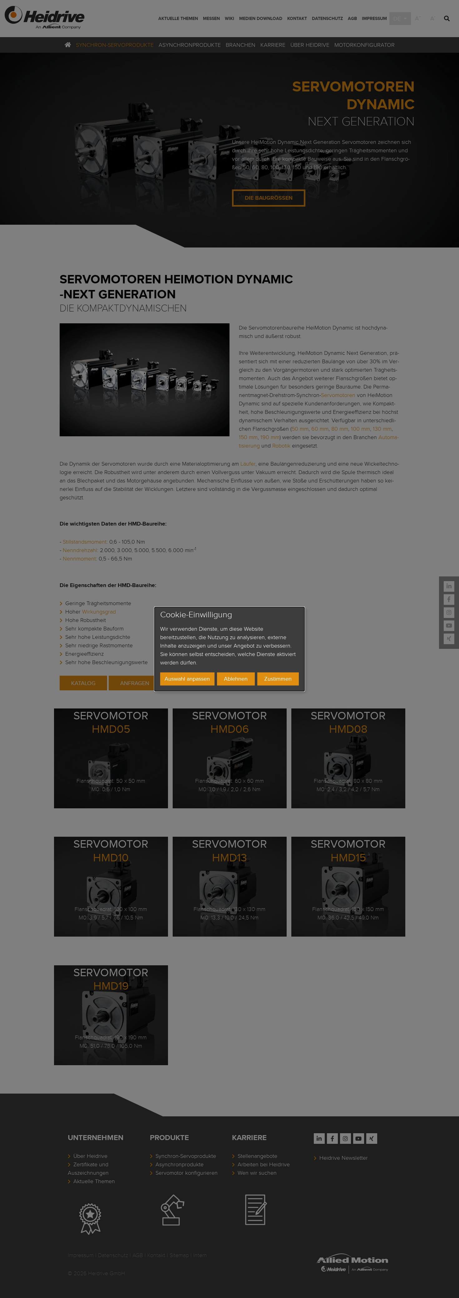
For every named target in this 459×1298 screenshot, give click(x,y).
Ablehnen (236, 679)
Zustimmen (278, 679)
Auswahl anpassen (187, 679)
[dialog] (229, 649)
